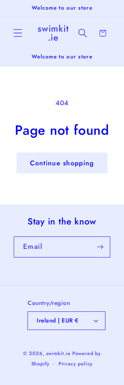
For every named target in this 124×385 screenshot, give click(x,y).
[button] (18, 33)
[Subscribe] (100, 246)
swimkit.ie (58, 353)
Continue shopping (62, 163)
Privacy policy (76, 363)
